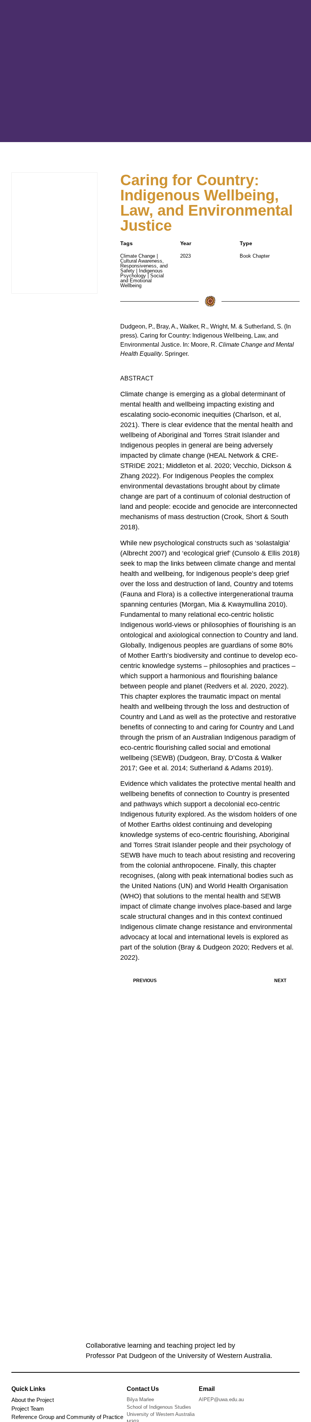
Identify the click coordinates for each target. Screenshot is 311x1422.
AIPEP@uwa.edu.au (221, 1399)
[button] (278, 71)
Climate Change (137, 256)
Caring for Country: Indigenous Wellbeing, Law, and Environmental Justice (206, 203)
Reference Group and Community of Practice (67, 1417)
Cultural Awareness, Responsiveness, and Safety (144, 266)
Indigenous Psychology (141, 273)
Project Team (27, 1408)
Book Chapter (255, 256)
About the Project (32, 1400)
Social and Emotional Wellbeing (142, 280)
